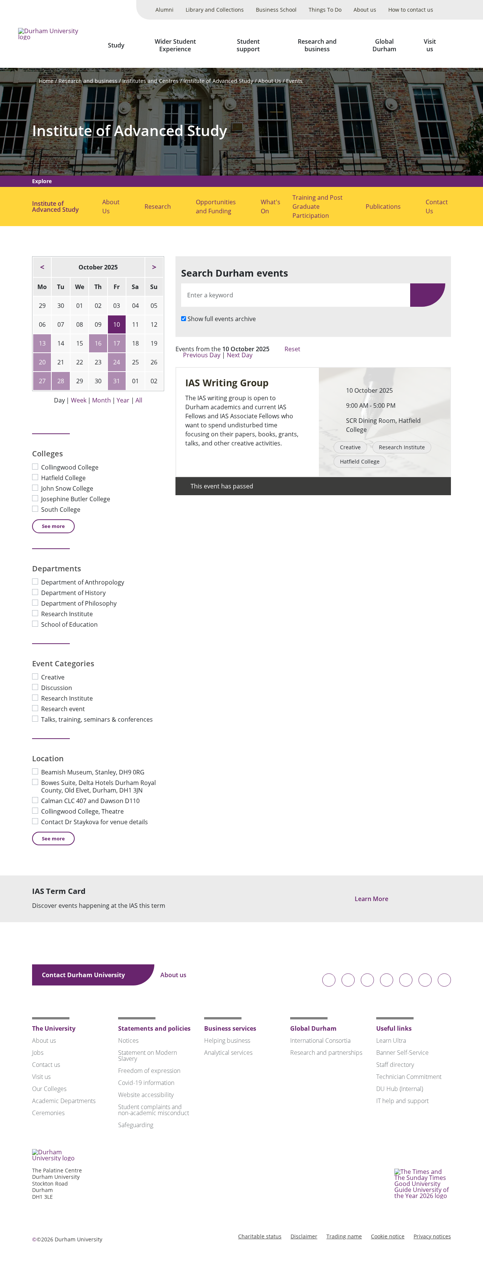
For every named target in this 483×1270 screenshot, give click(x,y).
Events (294, 80)
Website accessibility (146, 1095)
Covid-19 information (146, 1083)
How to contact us (410, 9)
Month (101, 400)
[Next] (154, 267)
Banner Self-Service (402, 1052)
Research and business (317, 45)
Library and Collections (215, 9)
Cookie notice (388, 1236)
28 (60, 381)
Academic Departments (63, 1101)
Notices (128, 1040)
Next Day (240, 355)
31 (116, 381)
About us (365, 9)
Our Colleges (49, 1089)
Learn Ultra (391, 1040)
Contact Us (437, 206)
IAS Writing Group (227, 383)
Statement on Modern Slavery (147, 1055)
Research (158, 206)
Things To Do (325, 9)
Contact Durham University (84, 975)
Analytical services (228, 1052)
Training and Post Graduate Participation (317, 206)
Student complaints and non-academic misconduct (153, 1110)
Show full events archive (222, 319)
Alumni (164, 9)
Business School (276, 9)
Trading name (344, 1236)
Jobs (37, 1052)
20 (42, 362)
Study (116, 45)
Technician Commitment (408, 1077)
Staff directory (395, 1064)
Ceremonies (48, 1113)
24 (116, 362)
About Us (269, 80)
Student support (248, 45)
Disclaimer (304, 1236)
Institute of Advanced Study (218, 80)
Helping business (227, 1040)
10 (116, 324)
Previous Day (202, 355)
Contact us (46, 1064)
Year (123, 400)
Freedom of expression (149, 1070)
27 (42, 381)
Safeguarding (135, 1125)
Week (78, 400)
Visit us (430, 45)
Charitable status (259, 1236)
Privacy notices (432, 1236)
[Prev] (42, 267)
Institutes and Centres (150, 80)
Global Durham (384, 45)
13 (42, 343)
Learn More (372, 899)
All (138, 400)
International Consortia (320, 1040)
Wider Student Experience (175, 45)
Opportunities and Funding (216, 206)
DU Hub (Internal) (399, 1089)
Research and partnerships (326, 1052)
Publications (383, 206)
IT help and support (402, 1101)
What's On (270, 206)
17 (116, 343)
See (53, 526)
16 (98, 343)
